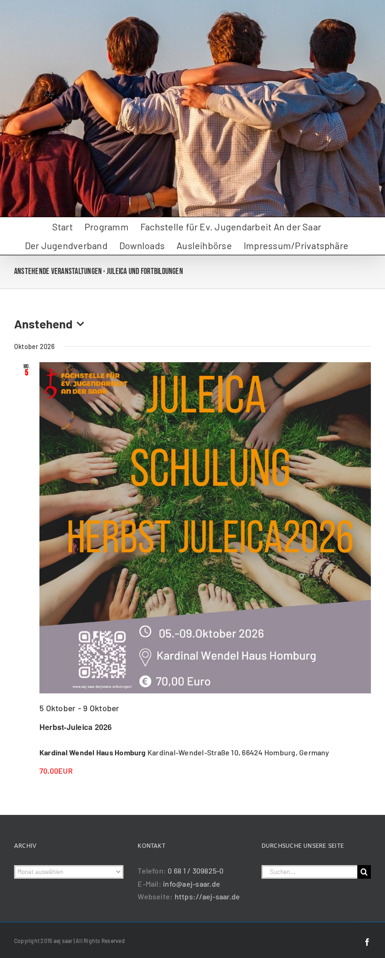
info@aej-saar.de (191, 883)
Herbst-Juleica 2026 (75, 727)
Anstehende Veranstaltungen (58, 271)
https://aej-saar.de (207, 896)
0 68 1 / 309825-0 (195, 870)
